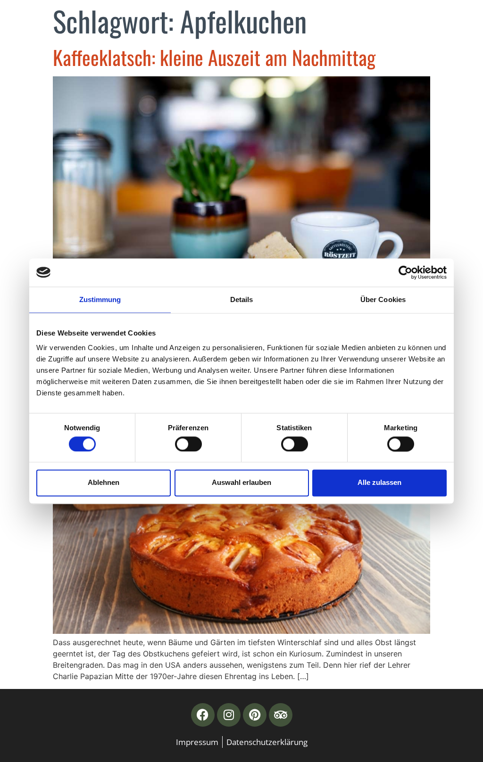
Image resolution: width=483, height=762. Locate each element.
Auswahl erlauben (241, 483)
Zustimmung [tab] (100, 299)
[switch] (188, 443)
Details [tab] (241, 299)
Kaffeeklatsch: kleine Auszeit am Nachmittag (214, 57)
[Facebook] (203, 715)
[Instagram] (229, 715)
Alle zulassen (379, 483)
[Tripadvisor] (280, 715)
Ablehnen (103, 483)
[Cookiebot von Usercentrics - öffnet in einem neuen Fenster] (405, 272)
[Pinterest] (254, 715)
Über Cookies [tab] (383, 299)
